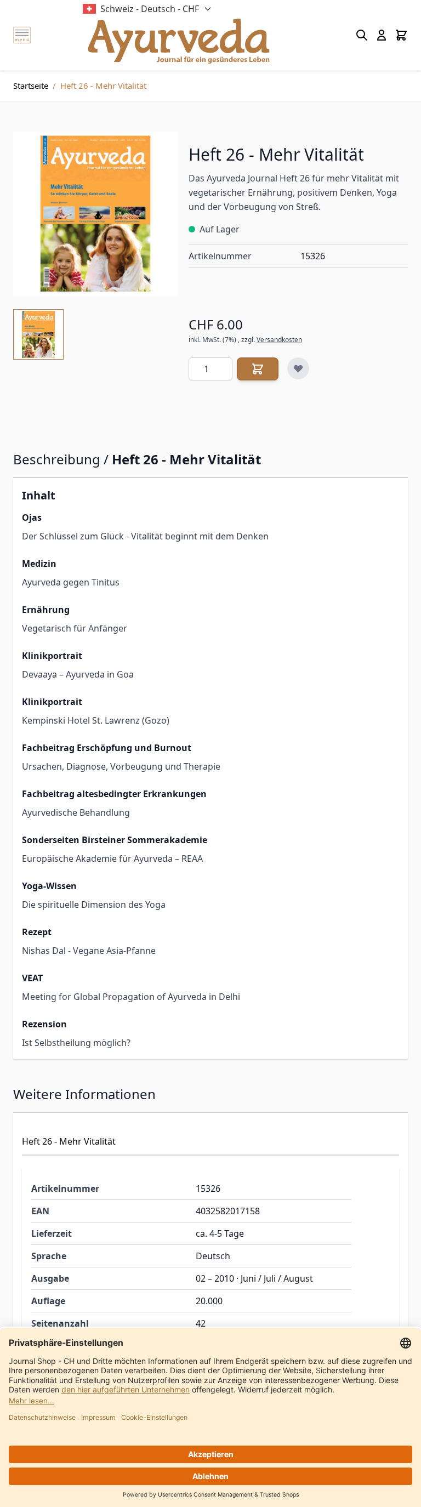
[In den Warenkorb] (257, 368)
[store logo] (179, 41)
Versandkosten (279, 339)
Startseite (30, 85)
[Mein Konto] (381, 35)
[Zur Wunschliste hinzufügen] (298, 368)
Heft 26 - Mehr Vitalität (103, 85)
